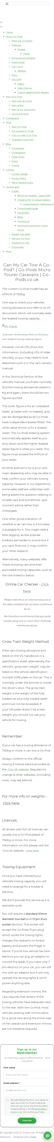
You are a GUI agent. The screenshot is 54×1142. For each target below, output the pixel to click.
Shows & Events (20, 114)
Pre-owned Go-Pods (23, 131)
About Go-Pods (14, 36)
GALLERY (17, 79)
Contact (10, 169)
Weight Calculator (21, 234)
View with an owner (22, 101)
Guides (15, 191)
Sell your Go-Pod (20, 238)
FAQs (14, 75)
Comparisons (18, 152)
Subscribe (27, 1121)
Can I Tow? (17, 66)
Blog (8, 144)
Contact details (20, 174)
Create (32, 1137)
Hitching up (23, 221)
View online (18, 105)
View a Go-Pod (14, 96)
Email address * (12, 1083)
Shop (8, 122)
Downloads (18, 247)
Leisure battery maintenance (38, 204)
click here (32, 850)
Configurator (12, 118)
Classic (26, 53)
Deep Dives (18, 157)
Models (21, 49)
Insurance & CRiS (20, 243)
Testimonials (18, 62)
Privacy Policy (19, 178)
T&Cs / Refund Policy (22, 182)
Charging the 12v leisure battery (33, 200)
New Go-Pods (19, 126)
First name (9, 1067)
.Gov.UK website (18, 769)
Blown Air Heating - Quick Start (34, 195)
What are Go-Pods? (22, 41)
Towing (15, 165)
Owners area (12, 187)
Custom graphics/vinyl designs (33, 92)
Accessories (18, 148)
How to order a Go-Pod (24, 135)
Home (9, 32)
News (15, 161)
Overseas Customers (23, 139)
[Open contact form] (47, 1135)
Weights (21, 71)
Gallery (20, 84)
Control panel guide (27, 208)
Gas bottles (23, 212)
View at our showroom (23, 109)
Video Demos (24, 88)
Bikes (20, 217)
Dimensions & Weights (23, 58)
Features (16, 45)
